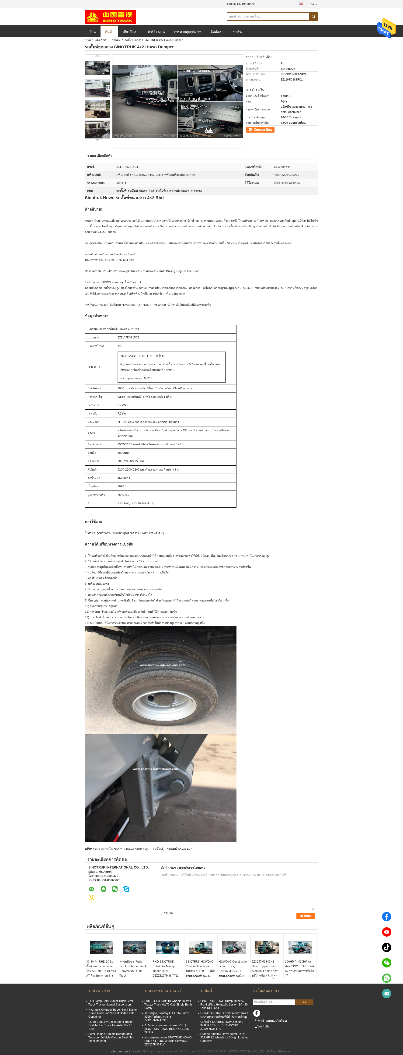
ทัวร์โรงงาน (156, 32)
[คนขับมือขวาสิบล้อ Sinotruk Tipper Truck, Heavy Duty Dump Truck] (134, 947)
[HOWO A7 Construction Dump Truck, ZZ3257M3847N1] (234, 947)
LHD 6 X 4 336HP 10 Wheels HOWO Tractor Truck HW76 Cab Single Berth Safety (168, 1004)
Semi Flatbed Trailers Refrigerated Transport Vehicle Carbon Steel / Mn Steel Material (111, 1037)
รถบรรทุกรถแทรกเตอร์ (163, 990)
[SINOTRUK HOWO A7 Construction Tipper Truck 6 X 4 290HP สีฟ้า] (200, 947)
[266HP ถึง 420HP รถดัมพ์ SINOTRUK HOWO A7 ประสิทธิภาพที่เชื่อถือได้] (300, 947)
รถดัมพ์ (116, 40)
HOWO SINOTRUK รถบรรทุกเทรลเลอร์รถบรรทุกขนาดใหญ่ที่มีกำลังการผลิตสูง (224, 1015)
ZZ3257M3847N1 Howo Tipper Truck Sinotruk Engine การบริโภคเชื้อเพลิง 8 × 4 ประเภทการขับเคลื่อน (265, 971)
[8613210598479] (386, 978)
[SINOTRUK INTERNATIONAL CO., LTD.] (110, 16)
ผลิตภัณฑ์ (101, 40)
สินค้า (109, 32)
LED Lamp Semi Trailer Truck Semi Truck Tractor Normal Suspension (110, 1002)
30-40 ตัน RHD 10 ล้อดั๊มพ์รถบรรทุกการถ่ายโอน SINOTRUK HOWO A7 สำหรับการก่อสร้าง (101, 968)
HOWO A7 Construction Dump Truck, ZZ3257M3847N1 (233, 966)
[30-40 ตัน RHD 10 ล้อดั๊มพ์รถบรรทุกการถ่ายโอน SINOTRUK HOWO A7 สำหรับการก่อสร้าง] (101, 947)
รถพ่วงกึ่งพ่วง (99, 990)
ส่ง (304, 1002)
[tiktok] (386, 947)
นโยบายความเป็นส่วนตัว (126, 1051)
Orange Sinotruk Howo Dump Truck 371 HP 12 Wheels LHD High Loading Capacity (224, 1037)
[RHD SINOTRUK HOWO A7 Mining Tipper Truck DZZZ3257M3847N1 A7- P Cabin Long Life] (167, 947)
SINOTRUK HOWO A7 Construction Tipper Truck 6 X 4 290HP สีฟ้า (200, 966)
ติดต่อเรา (217, 32)
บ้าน (93, 32)
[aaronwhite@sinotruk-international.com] (386, 993)
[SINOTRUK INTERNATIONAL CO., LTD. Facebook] (257, 1014)
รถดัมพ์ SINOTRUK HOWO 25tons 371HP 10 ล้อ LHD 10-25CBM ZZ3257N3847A (221, 1025)
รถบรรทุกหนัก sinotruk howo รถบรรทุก (121, 849)
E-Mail (259, 1021)
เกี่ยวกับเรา (131, 32)
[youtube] (386, 932)
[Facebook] (386, 916)
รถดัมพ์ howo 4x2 (179, 849)
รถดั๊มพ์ (158, 849)
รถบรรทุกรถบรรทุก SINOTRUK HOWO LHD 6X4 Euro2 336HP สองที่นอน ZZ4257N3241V (167, 1041)
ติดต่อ (249, 129)
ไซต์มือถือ (263, 1026)
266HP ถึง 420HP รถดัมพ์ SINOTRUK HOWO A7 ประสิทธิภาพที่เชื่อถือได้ (300, 968)
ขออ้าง (238, 32)
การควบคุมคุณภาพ (187, 32)
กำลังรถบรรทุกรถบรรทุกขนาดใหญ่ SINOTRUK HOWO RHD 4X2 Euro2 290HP (167, 1029)
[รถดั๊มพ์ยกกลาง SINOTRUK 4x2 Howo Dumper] (97, 68)
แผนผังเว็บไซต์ (276, 1021)
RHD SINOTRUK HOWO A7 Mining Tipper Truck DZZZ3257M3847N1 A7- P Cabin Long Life (167, 971)
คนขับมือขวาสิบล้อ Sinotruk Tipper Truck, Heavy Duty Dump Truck (133, 968)
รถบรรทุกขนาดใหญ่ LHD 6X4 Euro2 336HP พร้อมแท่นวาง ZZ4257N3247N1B (166, 1017)
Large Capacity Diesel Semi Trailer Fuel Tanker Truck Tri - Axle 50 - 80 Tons (110, 1025)
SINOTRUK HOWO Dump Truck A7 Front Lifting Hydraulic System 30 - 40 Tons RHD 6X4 (224, 1004)
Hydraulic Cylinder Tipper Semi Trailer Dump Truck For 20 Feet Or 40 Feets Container (112, 1013)
